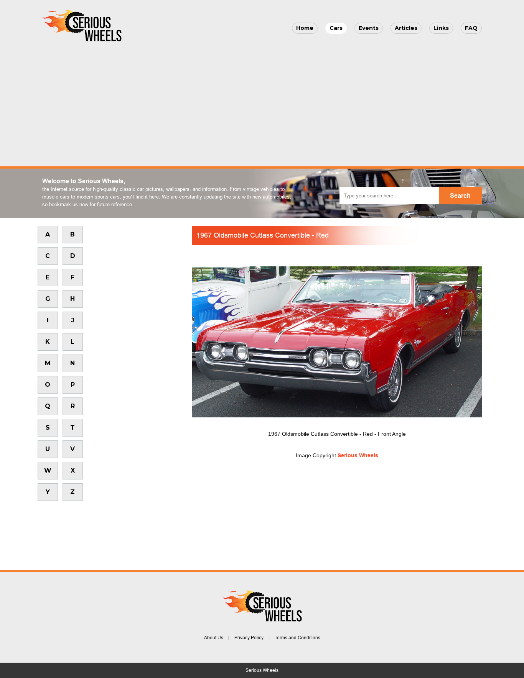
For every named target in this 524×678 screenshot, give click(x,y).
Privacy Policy (249, 637)
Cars (336, 28)
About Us (213, 637)
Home (304, 28)
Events (369, 28)
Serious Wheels (358, 455)
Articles (406, 28)
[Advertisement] (262, 102)
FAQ (471, 28)
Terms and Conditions (297, 637)
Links (441, 28)
